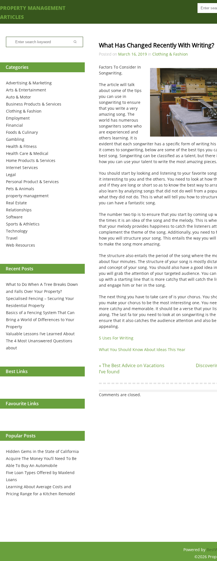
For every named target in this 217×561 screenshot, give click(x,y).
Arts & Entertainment (26, 90)
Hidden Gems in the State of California (42, 451)
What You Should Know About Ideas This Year (142, 349)
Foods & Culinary (22, 132)
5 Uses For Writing (116, 338)
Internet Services (22, 167)
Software (14, 217)
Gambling (15, 139)
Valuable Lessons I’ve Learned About (40, 333)
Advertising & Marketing (29, 83)
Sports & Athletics (23, 224)
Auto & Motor (18, 97)
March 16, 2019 (132, 54)
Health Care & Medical (27, 153)
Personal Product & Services (32, 181)
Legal (11, 174)
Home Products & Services (30, 160)
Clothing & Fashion (24, 111)
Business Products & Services (33, 104)
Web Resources (20, 245)
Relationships (19, 209)
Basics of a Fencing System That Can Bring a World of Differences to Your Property (40, 319)
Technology (16, 231)
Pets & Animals (20, 188)
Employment (18, 118)
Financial (14, 125)
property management (27, 195)
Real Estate (16, 202)
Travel (12, 238)
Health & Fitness (21, 146)
